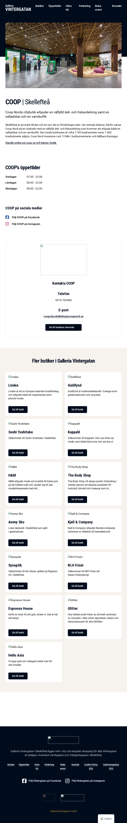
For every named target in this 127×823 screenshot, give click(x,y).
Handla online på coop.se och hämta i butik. (31, 142)
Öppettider (54, 5)
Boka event (98, 7)
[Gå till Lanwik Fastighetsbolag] (72, 797)
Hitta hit (69, 7)
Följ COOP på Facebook (26, 217)
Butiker (39, 5)
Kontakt (117, 5)
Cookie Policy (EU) (91, 766)
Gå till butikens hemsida (61, 327)
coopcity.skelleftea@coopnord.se (63, 316)
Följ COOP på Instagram (26, 224)
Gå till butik (18, 409)
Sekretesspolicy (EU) (111, 766)
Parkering (84, 5)
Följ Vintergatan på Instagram (88, 780)
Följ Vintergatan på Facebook (45, 780)
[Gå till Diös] (49, 797)
